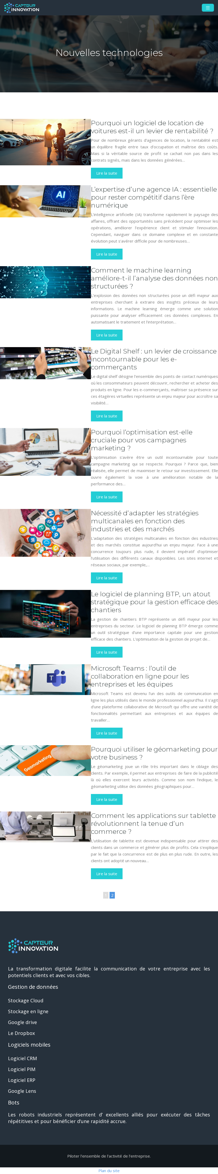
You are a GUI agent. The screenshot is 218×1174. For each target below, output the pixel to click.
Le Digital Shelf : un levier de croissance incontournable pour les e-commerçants (154, 359)
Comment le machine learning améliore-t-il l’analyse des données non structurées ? (154, 278)
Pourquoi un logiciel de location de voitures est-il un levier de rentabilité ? (152, 127)
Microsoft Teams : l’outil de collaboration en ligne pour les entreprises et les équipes (140, 676)
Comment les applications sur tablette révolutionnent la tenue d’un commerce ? (153, 823)
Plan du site (109, 1170)
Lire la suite (106, 173)
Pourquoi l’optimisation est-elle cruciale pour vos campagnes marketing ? (141, 440)
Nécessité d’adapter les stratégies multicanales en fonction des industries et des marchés (145, 521)
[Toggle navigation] (208, 8)
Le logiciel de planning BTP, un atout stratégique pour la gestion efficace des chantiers (154, 602)
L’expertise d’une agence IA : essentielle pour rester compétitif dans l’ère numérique (154, 197)
